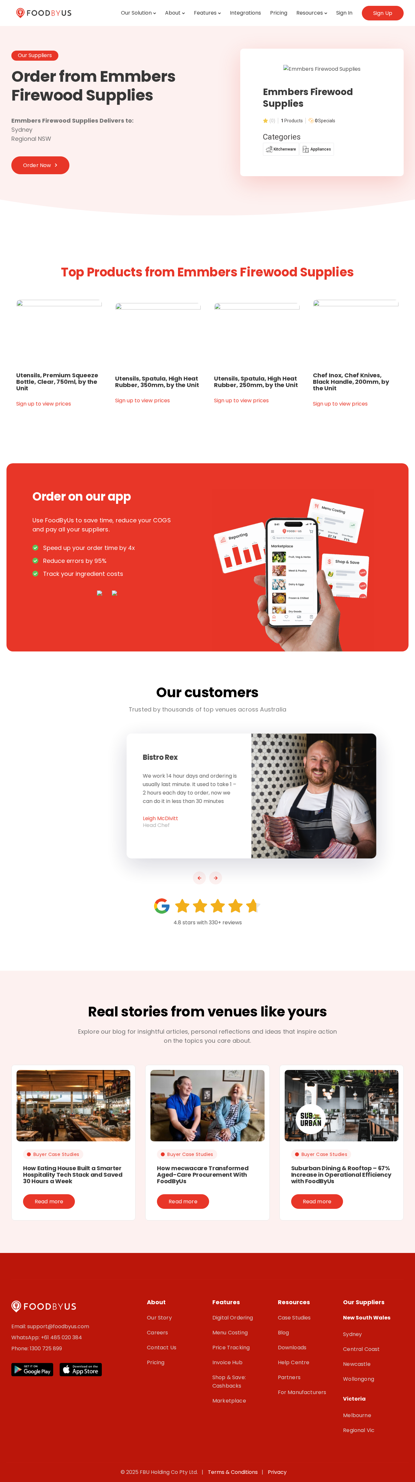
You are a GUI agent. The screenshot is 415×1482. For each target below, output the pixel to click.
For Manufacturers (302, 1392)
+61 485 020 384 (61, 1337)
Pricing (278, 13)
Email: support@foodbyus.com (50, 1326)
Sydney (352, 1334)
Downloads (292, 1347)
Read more (49, 1201)
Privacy (277, 1472)
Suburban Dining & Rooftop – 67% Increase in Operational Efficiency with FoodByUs (341, 1174)
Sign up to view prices (43, 403)
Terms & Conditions (234, 1472)
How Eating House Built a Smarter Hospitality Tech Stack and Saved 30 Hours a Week (72, 1174)
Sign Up (382, 13)
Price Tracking (231, 1347)
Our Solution (136, 13)
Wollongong (358, 1379)
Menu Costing (230, 1332)
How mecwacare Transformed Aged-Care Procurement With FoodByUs (202, 1174)
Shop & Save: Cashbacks (229, 1382)
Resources (309, 13)
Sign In (344, 13)
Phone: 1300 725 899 (36, 1348)
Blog (283, 1332)
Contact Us (161, 1347)
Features (205, 13)
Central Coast (361, 1349)
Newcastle (356, 1364)
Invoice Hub (227, 1362)
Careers (157, 1332)
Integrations (245, 13)
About (173, 13)
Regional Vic (358, 1430)
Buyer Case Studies (56, 1154)
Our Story (159, 1317)
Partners (289, 1377)
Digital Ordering (232, 1317)
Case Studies (294, 1317)
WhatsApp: (26, 1337)
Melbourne (357, 1415)
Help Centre (294, 1362)
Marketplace (229, 1400)
